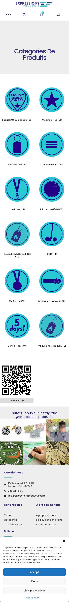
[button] (64, 541)
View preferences (35, 590)
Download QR (17, 400)
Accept (34, 572)
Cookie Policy (33, 597)
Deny (34, 581)
